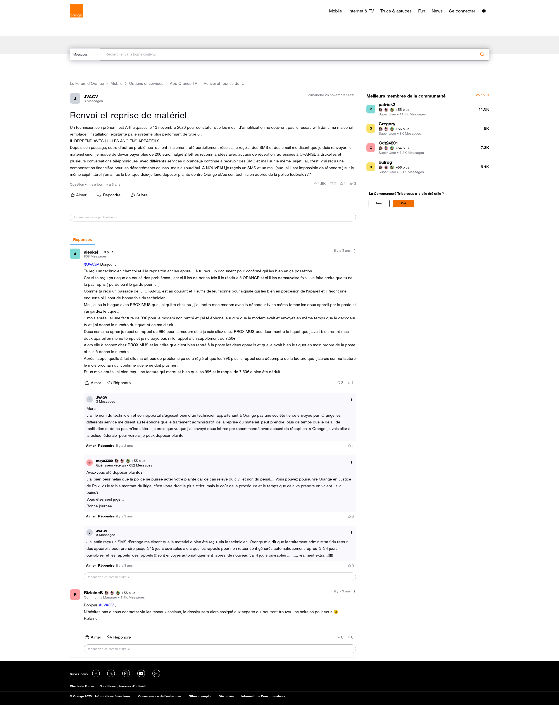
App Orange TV (183, 83)
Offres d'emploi (200, 696)
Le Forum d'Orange (87, 83)
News (437, 11)
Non (379, 203)
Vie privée (226, 696)
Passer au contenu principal (23, 3)
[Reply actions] (351, 399)
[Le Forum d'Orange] (76, 11)
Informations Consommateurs (263, 696)
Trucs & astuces (396, 11)
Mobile (335, 11)
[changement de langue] (484, 11)
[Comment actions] (354, 251)
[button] (91, 445)
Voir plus (482, 95)
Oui (403, 203)
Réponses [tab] (82, 239)
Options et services (146, 83)
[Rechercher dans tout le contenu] (482, 54)
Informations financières (113, 696)
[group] (320, 183)
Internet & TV (361, 11)
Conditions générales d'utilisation (124, 686)
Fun (421, 11)
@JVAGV (91, 264)
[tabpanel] (213, 451)
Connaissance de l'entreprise (159, 696)
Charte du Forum (82, 686)
